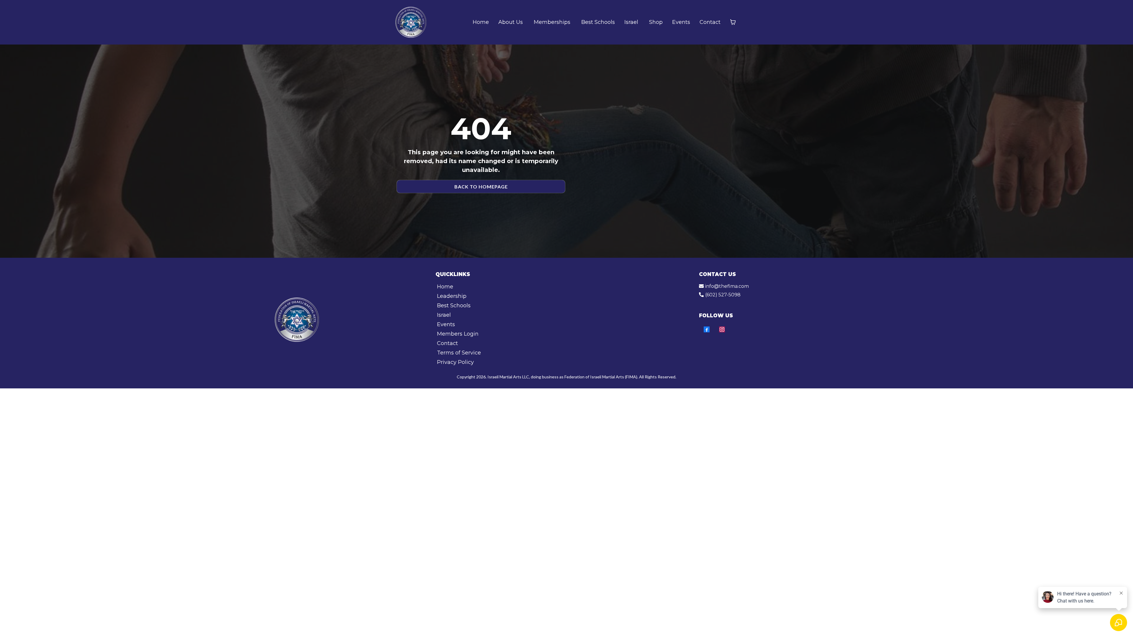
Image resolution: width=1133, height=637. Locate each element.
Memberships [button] (553, 22)
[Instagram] (722, 329)
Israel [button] (632, 22)
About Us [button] (511, 22)
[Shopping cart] (733, 22)
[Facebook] (706, 329)
